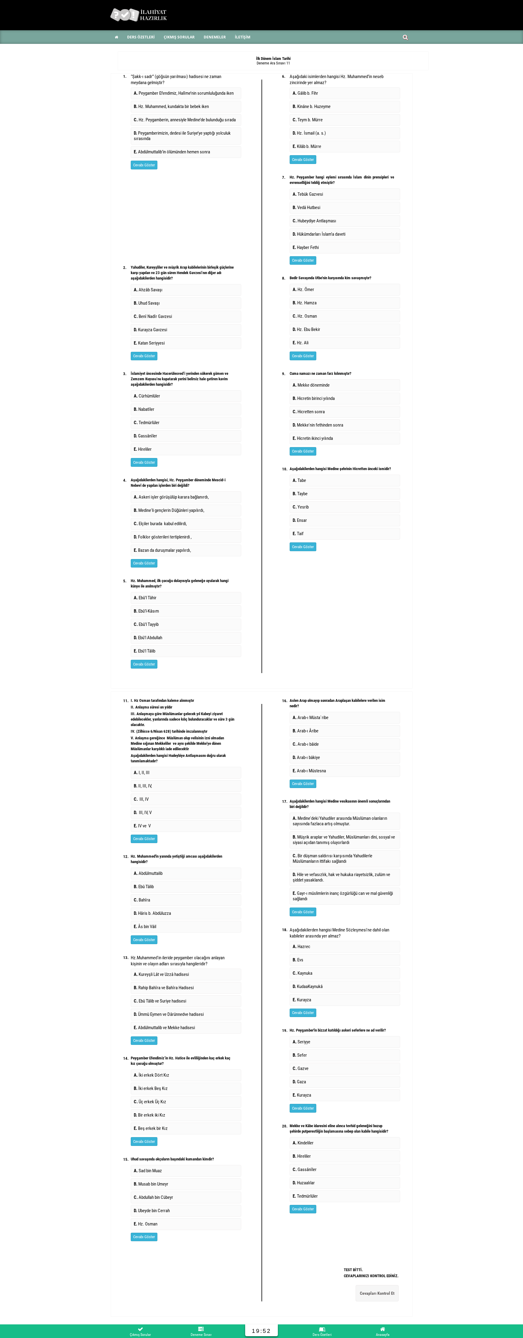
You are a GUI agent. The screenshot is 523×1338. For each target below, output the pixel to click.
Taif (298, 533)
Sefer (300, 1055)
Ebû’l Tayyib (146, 624)
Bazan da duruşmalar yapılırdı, (162, 550)
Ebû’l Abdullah (148, 637)
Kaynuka (302, 973)
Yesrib (301, 507)
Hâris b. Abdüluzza (152, 913)
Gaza (299, 1081)
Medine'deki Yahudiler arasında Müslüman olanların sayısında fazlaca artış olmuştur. (340, 821)
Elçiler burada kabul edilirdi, (160, 523)
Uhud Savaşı (147, 303)
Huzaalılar (304, 1183)
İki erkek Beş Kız (151, 1088)
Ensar (300, 520)
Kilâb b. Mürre (308, 146)
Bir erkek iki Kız (149, 1115)
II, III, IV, (143, 786)
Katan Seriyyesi (149, 343)
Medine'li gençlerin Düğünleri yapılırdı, (169, 510)
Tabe (299, 480)
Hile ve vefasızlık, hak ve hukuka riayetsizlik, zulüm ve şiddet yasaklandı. (341, 877)
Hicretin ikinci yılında (313, 438)
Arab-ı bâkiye (306, 757)
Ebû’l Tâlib (144, 651)
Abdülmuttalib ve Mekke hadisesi (164, 1027)
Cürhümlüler (147, 396)
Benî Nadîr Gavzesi (153, 316)
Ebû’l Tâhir (145, 597)
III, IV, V (143, 812)
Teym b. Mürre (309, 120)
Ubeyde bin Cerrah (152, 1210)
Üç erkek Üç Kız (150, 1101)
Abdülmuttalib (148, 873)
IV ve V (142, 826)
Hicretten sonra (309, 411)
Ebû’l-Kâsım (146, 611)
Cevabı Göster (144, 165)
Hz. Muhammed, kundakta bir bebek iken (171, 106)
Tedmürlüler (147, 422)
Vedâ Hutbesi (306, 207)
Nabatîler (144, 409)
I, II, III (142, 772)
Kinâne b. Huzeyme (312, 106)
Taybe (300, 493)
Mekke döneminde (311, 385)
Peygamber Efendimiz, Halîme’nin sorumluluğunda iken (184, 93)
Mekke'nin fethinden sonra (318, 425)
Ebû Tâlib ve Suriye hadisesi (160, 1001)
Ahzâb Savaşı (148, 290)
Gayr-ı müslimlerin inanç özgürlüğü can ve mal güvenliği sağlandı (343, 896)
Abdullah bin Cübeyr (153, 1197)
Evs (298, 960)
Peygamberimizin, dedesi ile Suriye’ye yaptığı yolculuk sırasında (182, 135)
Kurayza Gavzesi (150, 329)
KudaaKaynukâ (308, 986)
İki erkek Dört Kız (151, 1075)
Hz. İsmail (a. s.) (310, 133)
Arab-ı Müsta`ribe (310, 717)
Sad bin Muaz (148, 1170)
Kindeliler (303, 1143)
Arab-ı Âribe (305, 731)
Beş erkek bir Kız (151, 1128)
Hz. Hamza (305, 303)
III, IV (141, 799)
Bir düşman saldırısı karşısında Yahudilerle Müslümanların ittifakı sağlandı (332, 858)
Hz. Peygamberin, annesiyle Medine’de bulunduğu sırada (185, 120)
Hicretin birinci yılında (314, 398)
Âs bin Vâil (145, 926)
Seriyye (301, 1042)
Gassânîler (145, 436)
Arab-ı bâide (306, 744)
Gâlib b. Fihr (306, 93)
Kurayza (302, 1000)
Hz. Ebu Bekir (306, 329)
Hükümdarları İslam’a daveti (319, 234)
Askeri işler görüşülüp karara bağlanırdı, (171, 497)
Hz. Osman (305, 316)
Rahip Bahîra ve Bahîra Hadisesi (164, 987)
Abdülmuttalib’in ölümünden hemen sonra (172, 152)
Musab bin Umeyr (151, 1184)
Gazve (300, 1068)
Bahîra (142, 900)
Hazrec (301, 946)
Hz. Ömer (303, 289)
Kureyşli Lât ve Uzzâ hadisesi (161, 974)
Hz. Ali (300, 342)
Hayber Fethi (306, 247)
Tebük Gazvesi (308, 194)
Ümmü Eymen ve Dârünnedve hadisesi (169, 1014)
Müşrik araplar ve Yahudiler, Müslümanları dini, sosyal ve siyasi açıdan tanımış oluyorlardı (344, 839)
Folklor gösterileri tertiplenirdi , (163, 537)
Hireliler (143, 449)
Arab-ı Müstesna (309, 771)
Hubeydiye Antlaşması (315, 221)
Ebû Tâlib (144, 886)
